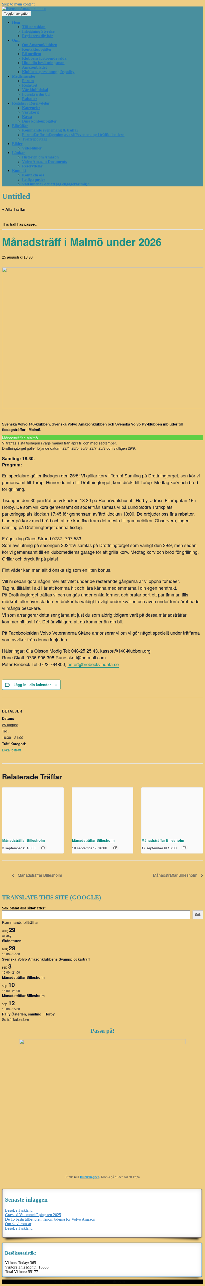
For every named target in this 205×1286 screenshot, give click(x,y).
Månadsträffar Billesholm (23, 840)
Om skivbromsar (18, 1224)
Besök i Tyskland (18, 1210)
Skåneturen (12, 940)
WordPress (138, 1282)
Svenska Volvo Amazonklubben (27, 1282)
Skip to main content (18, 4)
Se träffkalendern (15, 1019)
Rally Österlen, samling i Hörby (28, 1013)
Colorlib (105, 1282)
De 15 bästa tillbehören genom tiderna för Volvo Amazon (50, 1219)
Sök (198, 915)
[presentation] (33, 810)
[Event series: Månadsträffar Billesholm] (43, 847)
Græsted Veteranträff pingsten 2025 (33, 1215)
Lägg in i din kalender (32, 684)
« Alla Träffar (14, 209)
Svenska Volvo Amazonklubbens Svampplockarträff (46, 959)
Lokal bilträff (11, 749)
